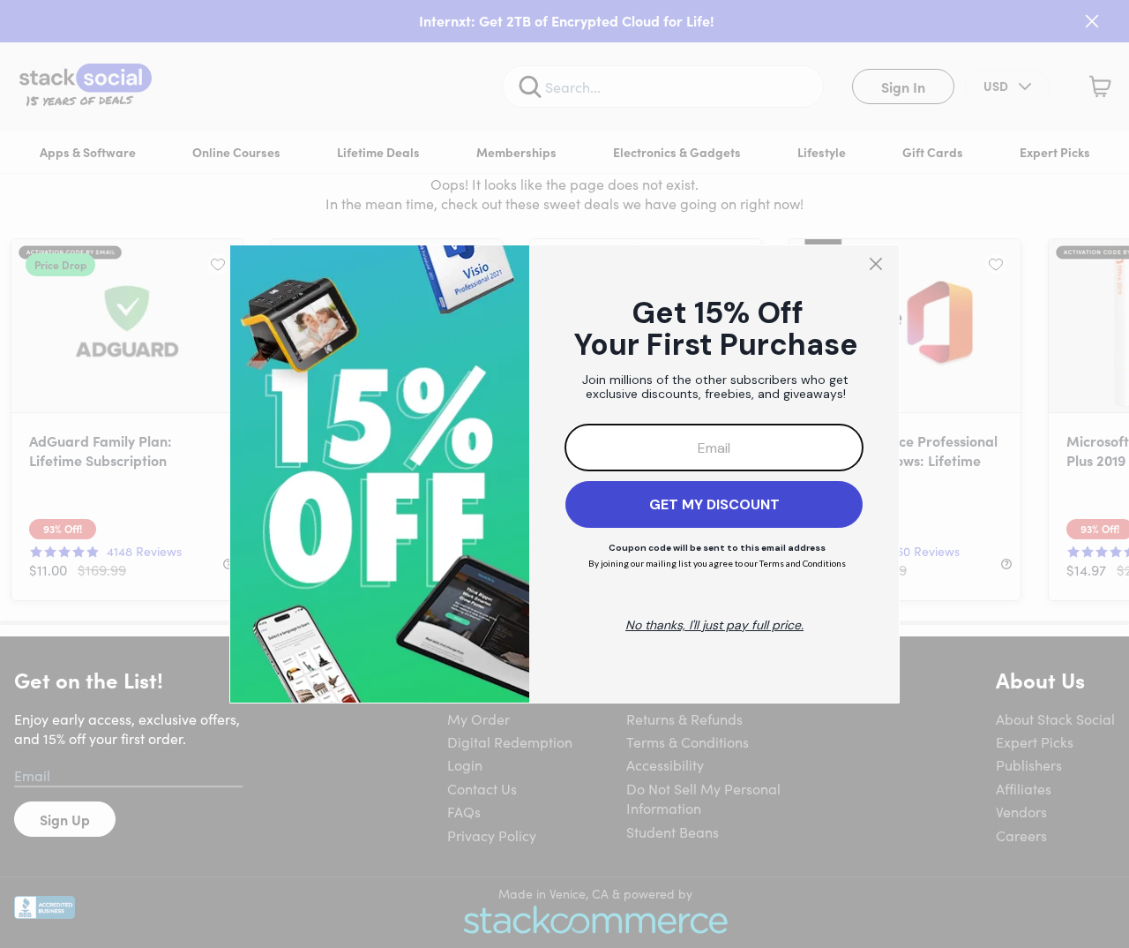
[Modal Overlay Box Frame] (564, 474)
